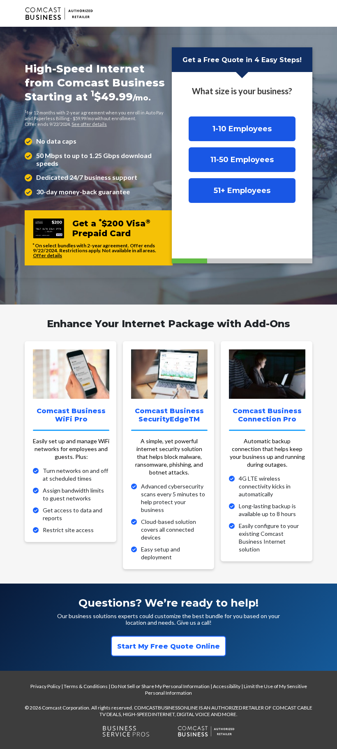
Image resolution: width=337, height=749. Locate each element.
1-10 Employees (242, 128)
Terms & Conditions (86, 686)
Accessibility (226, 686)
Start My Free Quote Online (168, 646)
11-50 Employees (242, 159)
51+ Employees (242, 190)
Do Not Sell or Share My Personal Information (160, 686)
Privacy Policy (45, 686)
